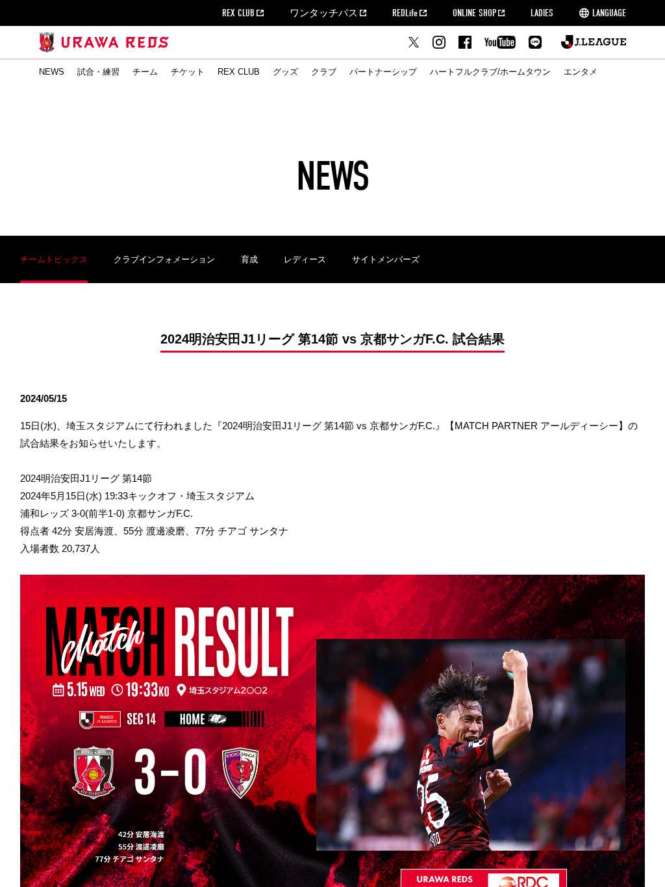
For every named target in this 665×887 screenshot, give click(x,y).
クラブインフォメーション (164, 259)
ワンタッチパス (324, 13)
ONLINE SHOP (474, 13)
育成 (249, 259)
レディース (305, 259)
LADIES (542, 13)
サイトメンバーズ (386, 259)
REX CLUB (238, 13)
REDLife (405, 13)
